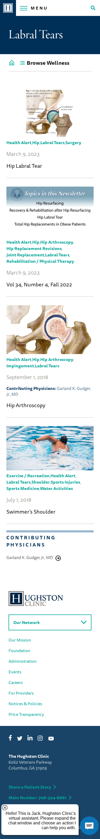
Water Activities (56, 488)
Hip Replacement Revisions (34, 248)
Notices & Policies (25, 703)
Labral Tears (52, 142)
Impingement (20, 365)
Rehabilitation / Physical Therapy (40, 261)
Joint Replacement (25, 254)
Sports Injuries (65, 482)
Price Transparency (26, 714)
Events (15, 671)
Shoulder (40, 482)
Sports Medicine (22, 488)
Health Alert (18, 142)
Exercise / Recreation (28, 475)
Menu (39, 8)
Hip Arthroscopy (56, 242)
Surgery (73, 142)
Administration (23, 661)
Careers (16, 682)
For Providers (21, 693)
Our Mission (20, 639)
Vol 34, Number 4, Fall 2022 (39, 284)
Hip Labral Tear (24, 166)
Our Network (26, 622)
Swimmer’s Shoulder (30, 511)
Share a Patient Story (30, 787)
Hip (35, 142)
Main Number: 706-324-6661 (38, 797)
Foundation (19, 650)
